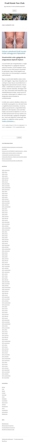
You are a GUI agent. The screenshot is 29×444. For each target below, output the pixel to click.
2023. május (5, 235)
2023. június (5, 233)
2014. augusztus (6, 360)
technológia (5, 412)
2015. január (5, 352)
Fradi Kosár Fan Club (14, 3)
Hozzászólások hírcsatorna (8, 427)
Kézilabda (4, 399)
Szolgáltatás (9, 127)
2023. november (6, 224)
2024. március (5, 216)
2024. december (6, 201)
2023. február (5, 241)
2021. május (5, 276)
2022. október (5, 247)
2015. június (5, 347)
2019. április (4, 312)
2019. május (5, 310)
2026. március (5, 178)
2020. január (5, 295)
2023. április (4, 237)
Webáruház (4, 414)
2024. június (5, 210)
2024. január (5, 220)
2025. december (6, 183)
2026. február (5, 180)
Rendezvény (5, 406)
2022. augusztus (6, 251)
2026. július (4, 172)
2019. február (5, 316)
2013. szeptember (6, 375)
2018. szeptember (6, 324)
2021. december (6, 264)
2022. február (5, 260)
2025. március (5, 199)
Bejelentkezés (5, 423)
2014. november (6, 354)
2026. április (4, 176)
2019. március (5, 314)
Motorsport (5, 402)
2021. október (5, 268)
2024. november (6, 203)
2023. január (5, 243)
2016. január (5, 339)
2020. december (6, 281)
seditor (7, 125)
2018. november (6, 322)
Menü (14, 10)
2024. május (5, 212)
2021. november (6, 266)
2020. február (5, 293)
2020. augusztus (6, 289)
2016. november (6, 327)
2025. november (6, 185)
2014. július (4, 362)
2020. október (5, 285)
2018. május (5, 326)
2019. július (4, 306)
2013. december (6, 370)
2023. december (6, 222)
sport (3, 408)
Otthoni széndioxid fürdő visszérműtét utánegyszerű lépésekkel (14, 52)
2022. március (5, 258)
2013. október (5, 374)
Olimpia (4, 404)
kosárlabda (4, 400)
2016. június (5, 331)
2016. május (5, 333)
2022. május (5, 254)
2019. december (6, 297)
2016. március (5, 335)
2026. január (5, 182)
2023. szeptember (6, 228)
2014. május (5, 366)
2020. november (6, 283)
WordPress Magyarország (8, 429)
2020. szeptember (6, 287)
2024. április (4, 214)
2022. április (4, 256)
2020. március (5, 291)
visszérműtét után (20, 127)
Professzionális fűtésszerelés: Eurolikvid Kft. (12, 160)
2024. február (5, 218)
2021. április (4, 278)
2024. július (4, 208)
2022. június (5, 253)
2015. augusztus (6, 343)
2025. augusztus (6, 189)
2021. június (5, 274)
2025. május (5, 195)
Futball (3, 393)
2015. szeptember (6, 341)
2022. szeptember (6, 249)
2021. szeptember (6, 270)
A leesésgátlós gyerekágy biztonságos (11, 155)
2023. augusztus (6, 230)
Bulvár (3, 387)
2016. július (4, 329)
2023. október (5, 226)
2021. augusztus (6, 272)
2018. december (6, 320)
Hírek (3, 397)
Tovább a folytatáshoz (8, 121)
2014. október (5, 356)
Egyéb (3, 391)
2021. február (5, 279)
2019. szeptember (6, 302)
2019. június (5, 308)
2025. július (4, 191)
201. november (5, 377)
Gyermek (4, 395)
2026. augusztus (6, 170)
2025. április (4, 197)
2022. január (5, 262)
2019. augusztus (6, 304)
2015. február (5, 351)
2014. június (5, 364)
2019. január (5, 318)
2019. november (6, 299)
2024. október (5, 205)
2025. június (5, 193)
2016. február (5, 337)
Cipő (3, 389)
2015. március (5, 349)
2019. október (5, 301)
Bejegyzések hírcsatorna (7, 425)
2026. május (5, 174)
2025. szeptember (6, 187)
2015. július (4, 345)
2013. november (6, 372)
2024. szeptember (6, 206)
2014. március (5, 368)
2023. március (5, 239)
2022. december (6, 245)
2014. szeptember (6, 358)
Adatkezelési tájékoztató (7, 439)
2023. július (4, 231)
